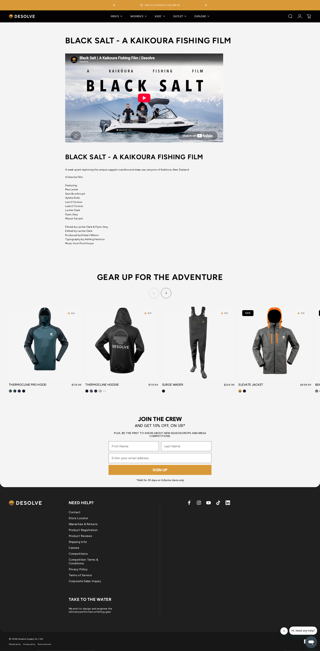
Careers (74, 548)
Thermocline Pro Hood (27, 384)
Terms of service (44, 644)
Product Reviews (80, 536)
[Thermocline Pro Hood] (45, 342)
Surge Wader (172, 384)
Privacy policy (29, 644)
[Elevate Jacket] (275, 342)
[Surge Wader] (198, 342)
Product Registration (83, 530)
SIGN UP (160, 470)
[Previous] (114, 5)
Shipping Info (78, 542)
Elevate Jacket (251, 384)
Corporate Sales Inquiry (85, 581)
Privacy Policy (78, 569)
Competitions (78, 553)
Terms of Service (80, 575)
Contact (75, 512)
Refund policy (15, 644)
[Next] (205, 5)
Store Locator (78, 518)
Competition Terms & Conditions (83, 561)
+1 (104, 391)
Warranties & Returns (83, 524)
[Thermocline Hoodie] (121, 342)
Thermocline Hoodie (102, 384)
